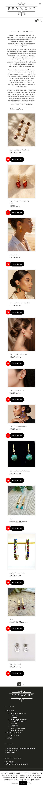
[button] (8, 159)
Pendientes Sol (13, 255)
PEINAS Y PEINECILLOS (18, 728)
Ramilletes (14, 715)
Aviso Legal (11, 752)
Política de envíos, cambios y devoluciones (21, 748)
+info (29, 783)
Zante (11, 619)
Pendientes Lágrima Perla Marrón (19, 150)
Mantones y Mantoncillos (19, 720)
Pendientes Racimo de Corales (18, 354)
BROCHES (14, 724)
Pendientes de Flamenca (18, 713)
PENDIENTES (15, 735)
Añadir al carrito (17, 159)
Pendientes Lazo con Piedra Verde (19, 471)
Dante (11, 519)
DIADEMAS (14, 726)
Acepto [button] (23, 783)
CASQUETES (15, 717)
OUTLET (9, 738)
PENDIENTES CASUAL (14, 733)
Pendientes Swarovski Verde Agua (19, 303)
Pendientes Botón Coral (16, 390)
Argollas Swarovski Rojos (17, 573)
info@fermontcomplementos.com (17, 764)
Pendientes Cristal (15, 664)
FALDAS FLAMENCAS (17, 722)
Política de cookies (13, 750)
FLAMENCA (11, 711)
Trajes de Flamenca (17, 730)
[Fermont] (21, 8)
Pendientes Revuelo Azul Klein (18, 426)
